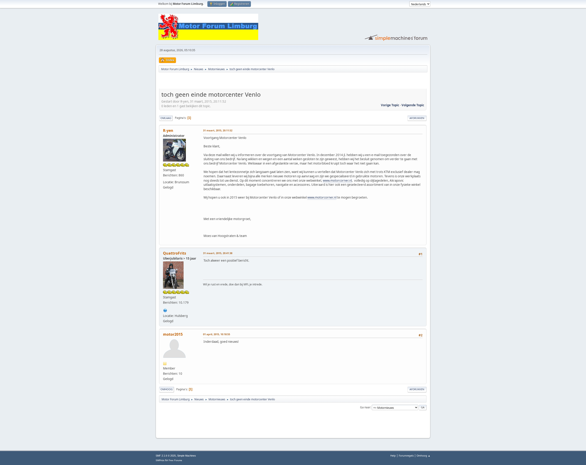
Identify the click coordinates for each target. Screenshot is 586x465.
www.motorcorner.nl (337, 180)
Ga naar (365, 407)
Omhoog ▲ (423, 455)
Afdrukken (417, 118)
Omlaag (165, 118)
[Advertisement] (212, 81)
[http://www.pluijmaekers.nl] (165, 310)
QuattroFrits (174, 253)
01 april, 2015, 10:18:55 (216, 334)
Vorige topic (390, 105)
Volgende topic (413, 105)
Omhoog (166, 389)
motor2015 (173, 334)
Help (393, 455)
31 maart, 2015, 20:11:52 (217, 130)
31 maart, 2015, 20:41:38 (217, 253)
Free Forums (175, 460)
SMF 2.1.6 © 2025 (166, 455)
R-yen (168, 130)
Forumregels (406, 455)
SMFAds (160, 460)
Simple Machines (186, 455)
